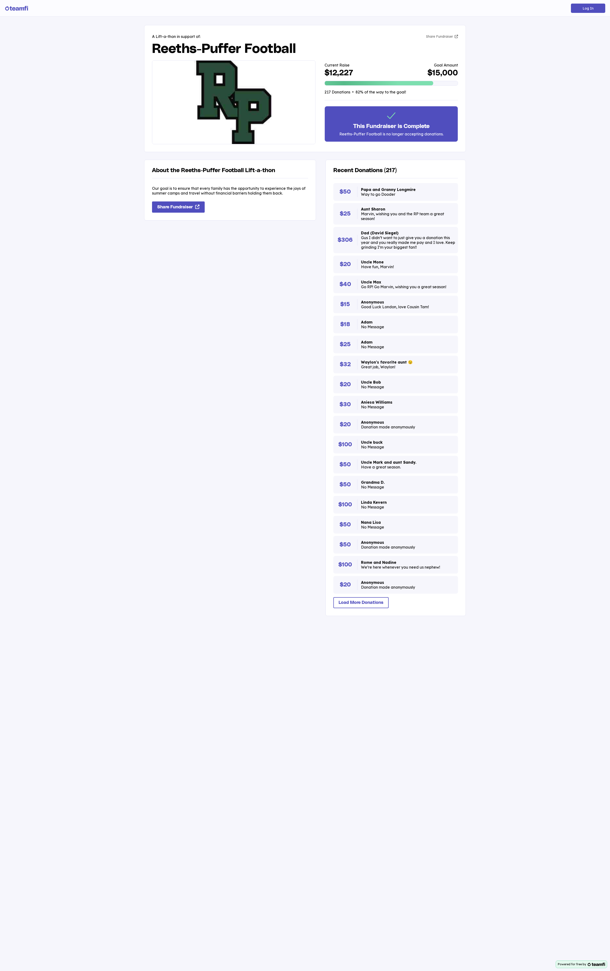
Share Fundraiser (440, 36)
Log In (588, 8)
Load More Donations (361, 603)
